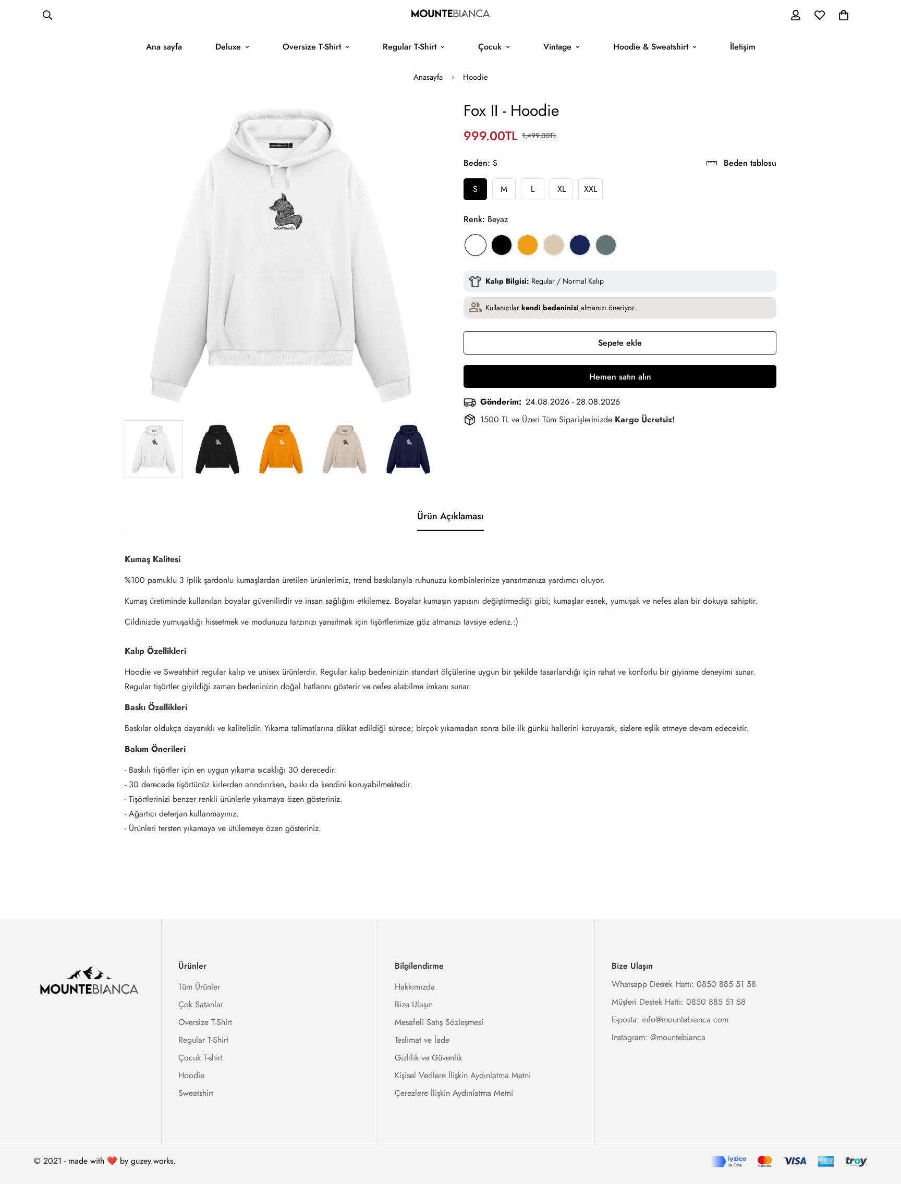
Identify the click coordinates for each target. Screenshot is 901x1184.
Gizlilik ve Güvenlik (428, 1058)
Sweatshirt (195, 1093)
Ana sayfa (164, 47)
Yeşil (605, 245)
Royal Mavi (579, 245)
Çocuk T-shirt (200, 1058)
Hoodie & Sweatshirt (650, 47)
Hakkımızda (415, 987)
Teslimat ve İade (422, 1040)
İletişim (743, 47)
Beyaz (475, 245)
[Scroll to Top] (881, 1127)
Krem (553, 245)
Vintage (557, 47)
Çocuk (490, 47)
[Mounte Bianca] (450, 15)
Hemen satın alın (620, 377)
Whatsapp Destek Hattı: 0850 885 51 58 (684, 984)
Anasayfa (428, 77)
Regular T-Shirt (409, 47)
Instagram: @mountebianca (658, 1037)
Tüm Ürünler (199, 987)
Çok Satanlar (200, 1004)
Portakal (527, 245)
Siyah (501, 245)
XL (561, 189)
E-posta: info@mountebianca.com (670, 1020)
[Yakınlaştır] (415, 121)
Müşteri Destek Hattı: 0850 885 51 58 (679, 1002)
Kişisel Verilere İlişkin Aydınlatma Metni (463, 1075)
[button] (844, 15)
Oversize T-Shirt (312, 47)
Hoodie (475, 77)
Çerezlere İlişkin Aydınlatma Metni (454, 1093)
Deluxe (228, 47)
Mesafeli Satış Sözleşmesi (439, 1022)
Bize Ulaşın (414, 1004)
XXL (590, 189)
